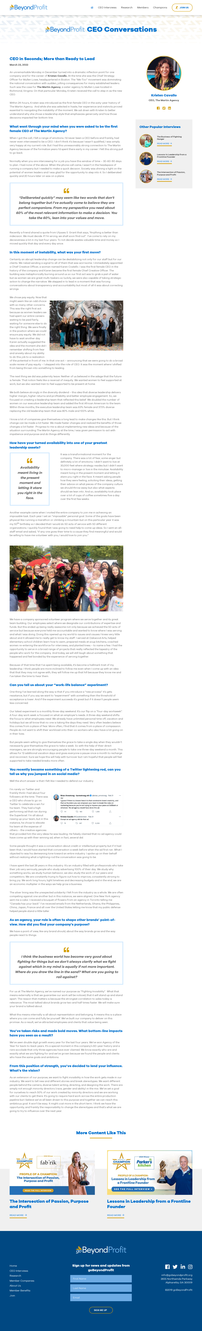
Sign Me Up (100, 1310)
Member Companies (22, 1280)
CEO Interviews (107, 7)
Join (12, 1295)
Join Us (184, 7)
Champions (160, 7)
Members (143, 7)
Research (127, 7)
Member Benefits (20, 1290)
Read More (163, 143)
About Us (15, 1285)
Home (13, 1265)
